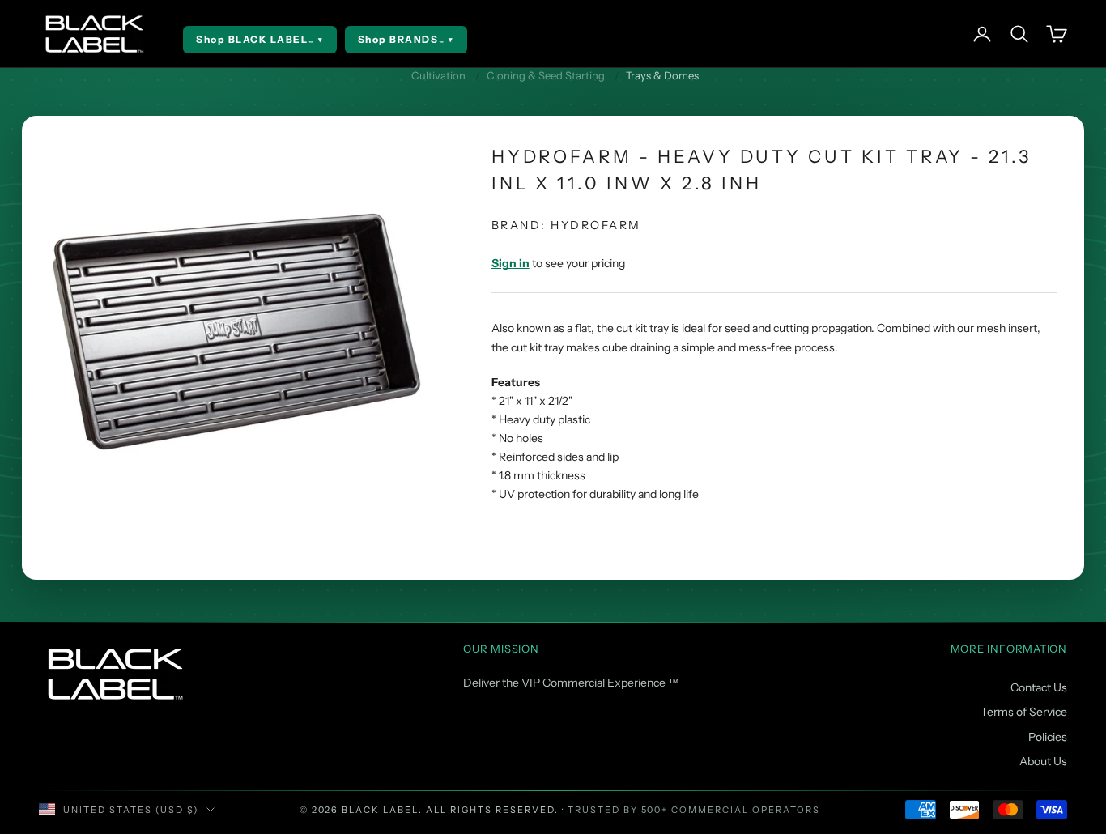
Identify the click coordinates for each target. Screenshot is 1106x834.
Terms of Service (1024, 711)
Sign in (510, 263)
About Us (1043, 761)
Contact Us (1038, 687)
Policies (1047, 737)
